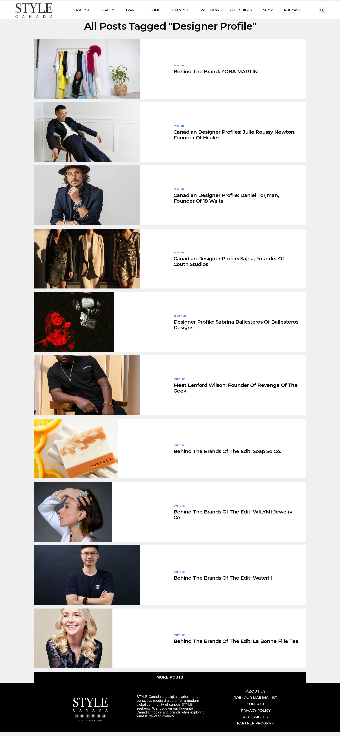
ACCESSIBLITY (255, 717)
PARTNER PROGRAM (256, 723)
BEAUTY (107, 10)
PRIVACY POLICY (256, 710)
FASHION (81, 10)
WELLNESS (210, 10)
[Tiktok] (104, 716)
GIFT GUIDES (241, 10)
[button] (322, 10)
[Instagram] (77, 716)
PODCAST (292, 10)
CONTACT (256, 704)
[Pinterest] (82, 716)
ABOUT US (255, 691)
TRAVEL (131, 10)
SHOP (268, 10)
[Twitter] (93, 716)
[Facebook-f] (88, 716)
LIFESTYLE (180, 10)
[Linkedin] (99, 716)
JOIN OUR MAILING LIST (255, 698)
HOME (155, 10)
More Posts (170, 677)
